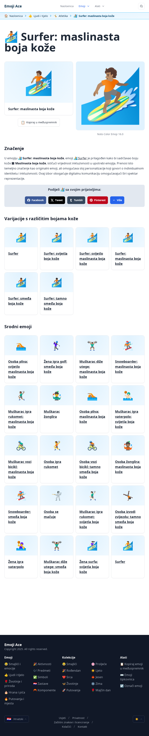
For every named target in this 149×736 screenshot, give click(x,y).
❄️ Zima (96, 684)
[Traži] (141, 6)
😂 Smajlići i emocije (12, 666)
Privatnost (78, 718)
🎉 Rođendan (71, 671)
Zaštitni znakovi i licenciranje (71, 722)
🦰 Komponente (44, 690)
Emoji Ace (13, 6)
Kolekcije (68, 657)
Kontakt (82, 726)
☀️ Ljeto (96, 671)
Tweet (59, 200)
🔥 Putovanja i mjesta (14, 701)
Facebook (38, 200)
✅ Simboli (40, 677)
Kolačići (66, 726)
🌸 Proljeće (99, 664)
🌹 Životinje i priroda (13, 683)
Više (119, 200)
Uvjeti (62, 718)
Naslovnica (67, 6)
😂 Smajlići (69, 664)
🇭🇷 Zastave (40, 684)
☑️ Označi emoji (131, 686)
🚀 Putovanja (71, 690)
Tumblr (78, 200)
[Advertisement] (74, 609)
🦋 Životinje (70, 684)
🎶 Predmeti (41, 671)
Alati (97, 6)
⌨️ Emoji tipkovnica (127, 677)
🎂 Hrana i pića (14, 692)
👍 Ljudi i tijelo (14, 675)
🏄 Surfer (80, 158)
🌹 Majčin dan (101, 690)
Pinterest (100, 200)
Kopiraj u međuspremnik (39, 122)
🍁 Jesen (97, 677)
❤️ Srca (67, 677)
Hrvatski (15, 719)
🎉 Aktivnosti (42, 664)
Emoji (82, 6)
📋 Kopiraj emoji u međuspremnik (132, 666)
